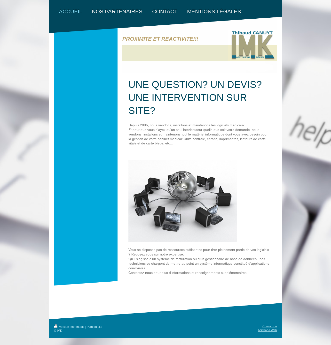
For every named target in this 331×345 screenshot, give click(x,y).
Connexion (269, 326)
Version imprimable (71, 327)
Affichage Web (267, 330)
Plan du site (94, 327)
